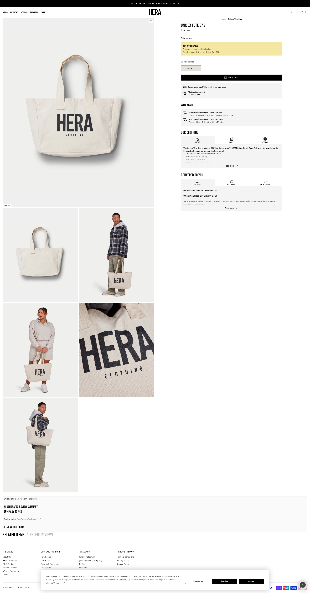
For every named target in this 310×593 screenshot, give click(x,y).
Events (5, 575)
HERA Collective (9, 560)
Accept (251, 581)
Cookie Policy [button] (124, 580)
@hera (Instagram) (87, 557)
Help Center (46, 557)
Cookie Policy (123, 564)
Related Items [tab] (13, 534)
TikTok (82, 564)
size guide (222, 87)
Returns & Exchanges (50, 564)
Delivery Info (46, 568)
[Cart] (306, 11)
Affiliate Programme (11, 571)
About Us (7, 557)
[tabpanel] (231, 156)
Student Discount (10, 568)
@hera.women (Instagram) (90, 560)
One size (191, 68)
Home (223, 19)
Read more (230, 166)
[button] (292, 12)
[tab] (198, 140)
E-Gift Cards (8, 564)
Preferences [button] (59, 583)
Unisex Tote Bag (235, 19)
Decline (224, 581)
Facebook (83, 568)
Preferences (198, 581)
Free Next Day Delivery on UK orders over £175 (155, 3)
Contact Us (45, 560)
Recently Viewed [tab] (41, 534)
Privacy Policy (123, 560)
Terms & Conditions (125, 557)
